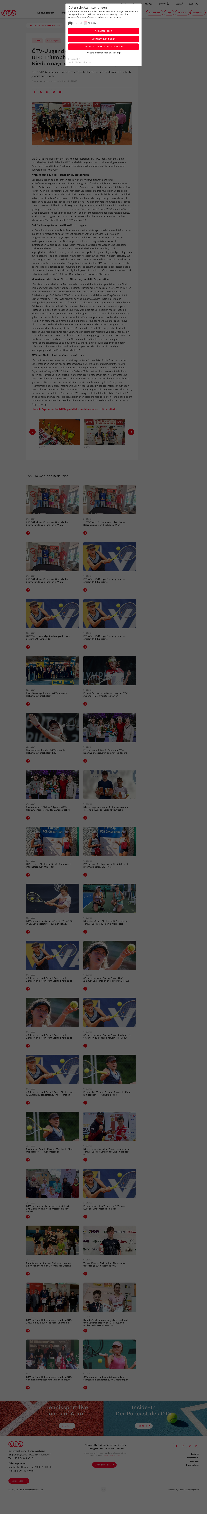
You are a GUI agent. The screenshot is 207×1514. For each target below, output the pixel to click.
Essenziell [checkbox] (77, 23)
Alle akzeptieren (103, 30)
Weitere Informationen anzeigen (102, 52)
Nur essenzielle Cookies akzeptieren (103, 46)
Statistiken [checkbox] (93, 23)
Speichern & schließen (103, 38)
